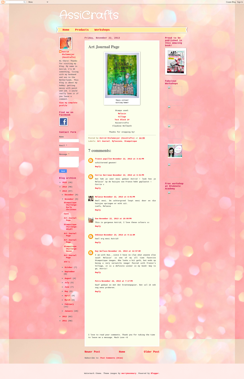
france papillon (103, 159)
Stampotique (130, 141)
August (69, 278)
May (67, 291)
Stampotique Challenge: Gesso (70, 248)
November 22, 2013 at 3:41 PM (128, 159)
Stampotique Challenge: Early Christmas (70, 206)
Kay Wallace (101, 251)
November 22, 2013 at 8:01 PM (119, 197)
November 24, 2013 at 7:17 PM (117, 281)
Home (66, 30)
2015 (65, 182)
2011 (65, 321)
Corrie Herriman (103, 175)
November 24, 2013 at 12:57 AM (124, 251)
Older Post (151, 351)
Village (122, 117)
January (69, 311)
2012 (65, 317)
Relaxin (122, 113)
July (67, 283)
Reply (98, 167)
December (70, 195)
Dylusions (117, 141)
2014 (65, 187)
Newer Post (92, 351)
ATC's (67, 262)
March (68, 300)
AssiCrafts (89, 15)
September (70, 272)
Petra (98, 281)
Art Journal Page (70, 219)
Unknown (99, 235)
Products (82, 30)
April (68, 296)
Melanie (99, 197)
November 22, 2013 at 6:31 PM (128, 175)
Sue (96, 219)
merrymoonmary (128, 373)
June (67, 287)
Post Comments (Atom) (111, 358)
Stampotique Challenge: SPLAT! (70, 227)
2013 (65, 191)
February (69, 304)
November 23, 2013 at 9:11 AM (119, 235)
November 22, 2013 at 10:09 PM (115, 219)
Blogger (155, 373)
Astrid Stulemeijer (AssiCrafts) (69, 54)
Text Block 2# (122, 120)
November (70, 199)
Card (66, 214)
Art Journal (103, 141)
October (69, 267)
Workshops (102, 30)
